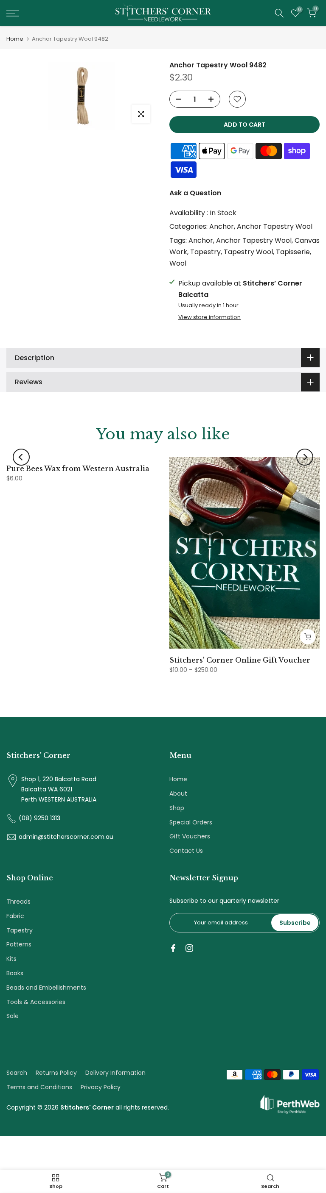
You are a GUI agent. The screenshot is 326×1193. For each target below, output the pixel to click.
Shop (176, 808)
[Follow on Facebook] (173, 948)
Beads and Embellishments (46, 987)
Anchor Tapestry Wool (274, 226)
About (178, 793)
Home (14, 39)
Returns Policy (56, 1072)
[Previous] (21, 457)
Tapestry (205, 252)
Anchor (221, 226)
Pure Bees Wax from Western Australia (77, 468)
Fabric (15, 916)
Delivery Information (115, 1072)
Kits (11, 958)
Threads (18, 901)
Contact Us (186, 850)
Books (14, 973)
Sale (12, 1016)
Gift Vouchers (189, 836)
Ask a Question (195, 193)
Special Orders (190, 822)
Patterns (18, 944)
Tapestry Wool (248, 252)
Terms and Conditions (39, 1087)
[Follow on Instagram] (189, 948)
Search (16, 1072)
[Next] (304, 457)
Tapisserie (293, 252)
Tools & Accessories (35, 1002)
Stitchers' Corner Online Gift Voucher (239, 660)
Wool (177, 263)
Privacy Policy (101, 1087)
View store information (209, 317)
